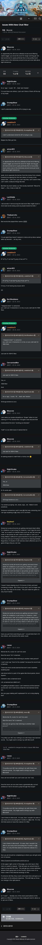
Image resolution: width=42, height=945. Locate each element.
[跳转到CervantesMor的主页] (4, 364)
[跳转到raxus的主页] (4, 646)
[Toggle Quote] (4, 130)
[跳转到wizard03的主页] (4, 150)
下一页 (35, 39)
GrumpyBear (28, 130)
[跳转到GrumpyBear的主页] (4, 104)
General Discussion (19, 32)
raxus (26, 712)
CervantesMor (28, 477)
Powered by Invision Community (21, 941)
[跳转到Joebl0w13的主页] (4, 124)
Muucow (9, 30)
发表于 (13, 49)
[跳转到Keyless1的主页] (4, 523)
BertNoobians (29, 335)
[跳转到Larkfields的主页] (4, 198)
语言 (16, 936)
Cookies (24, 936)
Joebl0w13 (28, 276)
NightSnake (28, 392)
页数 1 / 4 (21, 39)
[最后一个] (39, 39)
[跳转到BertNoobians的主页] (4, 300)
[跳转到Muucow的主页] (4, 48)
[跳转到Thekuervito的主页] (4, 216)
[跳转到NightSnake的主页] (4, 83)
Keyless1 (27, 560)
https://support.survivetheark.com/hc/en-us (15, 860)
